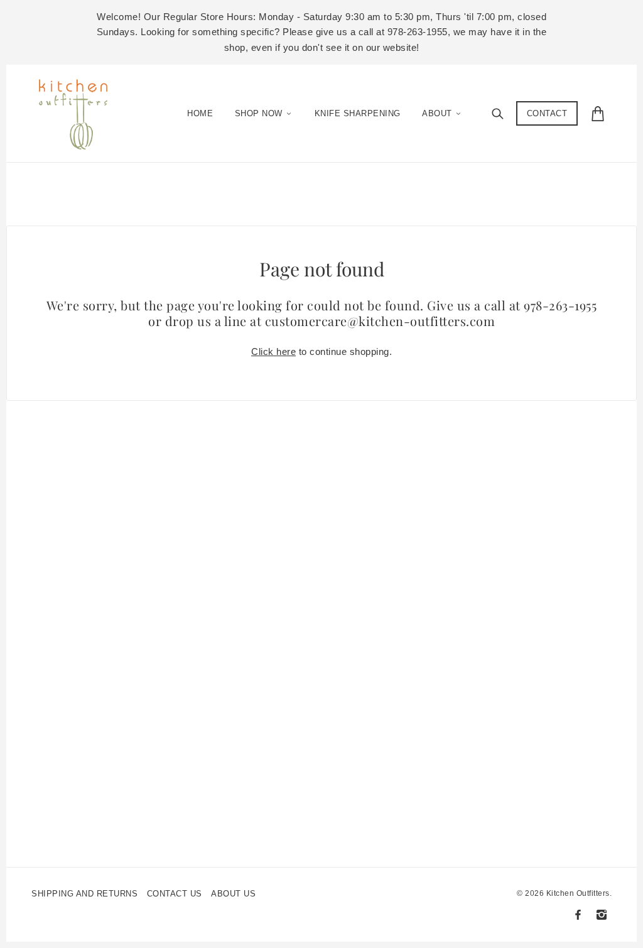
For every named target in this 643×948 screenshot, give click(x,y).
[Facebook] (578, 914)
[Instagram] (601, 914)
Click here (273, 351)
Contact (547, 113)
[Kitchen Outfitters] (79, 110)
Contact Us (174, 893)
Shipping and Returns (84, 893)
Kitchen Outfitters (578, 893)
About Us (233, 893)
